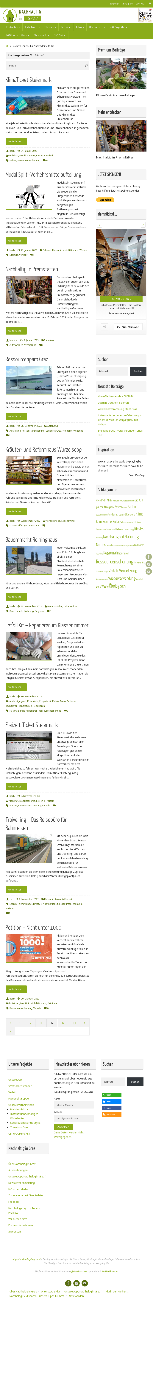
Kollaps (117, 490)
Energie (14, 903)
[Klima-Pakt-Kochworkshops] (121, 88)
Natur (100, 513)
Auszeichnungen (18, 1170)
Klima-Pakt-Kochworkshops (115, 95)
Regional (39, 611)
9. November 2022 (30, 796)
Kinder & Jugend (17, 701)
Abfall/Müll (52, 425)
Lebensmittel (68, 520)
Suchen (138, 339)
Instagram (128, 3)
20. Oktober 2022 (30, 998)
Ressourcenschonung (29, 160)
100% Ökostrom (110, 1271)
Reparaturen (25, 705)
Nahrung (29, 611)
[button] (99, 225)
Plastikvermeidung (121, 514)
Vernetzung (30, 345)
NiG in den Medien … (20, 1189)
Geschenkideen (101, 483)
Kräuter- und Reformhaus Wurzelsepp (44, 449)
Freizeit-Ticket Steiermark (32, 725)
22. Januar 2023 (29, 250)
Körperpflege (53, 520)
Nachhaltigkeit (17, 710)
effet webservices (78, 1271)
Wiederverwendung (73, 430)
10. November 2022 (31, 696)
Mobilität (13, 155)
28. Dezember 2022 (31, 425)
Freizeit (13, 805)
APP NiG (140, 3)
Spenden (114, 3)
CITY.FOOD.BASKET (19, 1133)
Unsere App (15, 1079)
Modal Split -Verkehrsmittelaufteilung (43, 174)
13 (63, 1022)
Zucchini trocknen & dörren (113, 371)
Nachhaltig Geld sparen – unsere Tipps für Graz (37, 1296)
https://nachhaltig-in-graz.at (27, 1259)
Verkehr (23, 254)
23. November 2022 (31, 606)
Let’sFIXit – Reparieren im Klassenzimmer (47, 625)
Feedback (13, 1201)
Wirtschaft (139, 547)
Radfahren (139, 513)
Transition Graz (19, 1127)
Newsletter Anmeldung (21, 1183)
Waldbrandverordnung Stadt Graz (117, 377)
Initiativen (49, 340)
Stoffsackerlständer (20, 1086)
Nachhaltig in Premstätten (32, 269)
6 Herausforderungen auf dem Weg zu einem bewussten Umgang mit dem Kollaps (120, 388)
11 (40, 1022)
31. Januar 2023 (29, 150)
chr (11, 899)
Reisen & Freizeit (45, 155)
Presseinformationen (20, 1225)
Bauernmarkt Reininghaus (31, 539)
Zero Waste (102, 555)
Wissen (83, 250)
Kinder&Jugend (117, 482)
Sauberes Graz (53, 430)
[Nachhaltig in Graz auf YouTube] (149, 571)
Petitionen (53, 1003)
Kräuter (13, 525)
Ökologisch (117, 554)
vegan (106, 539)
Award (122, 469)
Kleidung (130, 482)
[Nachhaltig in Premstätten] (121, 150)
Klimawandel (25, 903)
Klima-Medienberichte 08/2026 (116, 364)
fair (113, 475)
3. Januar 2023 (31, 340)
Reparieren (39, 705)
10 (29, 1022)
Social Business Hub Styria (25, 1122)
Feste (118, 475)
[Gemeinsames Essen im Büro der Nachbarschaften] (121, 246)
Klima (139, 482)
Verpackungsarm (102, 547)
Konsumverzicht (128, 490)
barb (12, 150)
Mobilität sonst (27, 155)
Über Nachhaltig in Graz (22, 1164)
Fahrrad (47, 250)
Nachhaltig (99, 506)
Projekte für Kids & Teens (52, 701)
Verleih (12, 1092)
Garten (132, 475)
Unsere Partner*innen (21, 1105)
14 (74, 1022)
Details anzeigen (128, 295)
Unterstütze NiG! (50, 1291)
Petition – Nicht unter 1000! (34, 927)
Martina (14, 340)
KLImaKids (32, 701)
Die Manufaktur (19, 1109)
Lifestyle (14, 254)
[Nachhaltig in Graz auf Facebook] (149, 557)
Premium (131, 514)
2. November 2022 (29, 899)
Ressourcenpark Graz (27, 359)
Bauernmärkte (55, 606)
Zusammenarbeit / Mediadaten (26, 1195)
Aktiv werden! (76, 1296)
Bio (136, 468)
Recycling (99, 522)
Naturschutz (109, 513)
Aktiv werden (16, 345)
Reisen (13, 160)
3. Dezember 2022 (30, 520)
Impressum (14, 1231)
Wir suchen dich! (17, 1219)
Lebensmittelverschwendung (120, 497)
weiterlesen (15, 141)
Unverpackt (34, 525)
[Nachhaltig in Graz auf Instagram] (149, 564)
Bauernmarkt (16, 611)
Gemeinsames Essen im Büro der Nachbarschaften (121, 274)
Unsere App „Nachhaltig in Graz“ (27, 1176)
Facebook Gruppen (19, 1098)
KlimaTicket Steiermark (28, 80)
